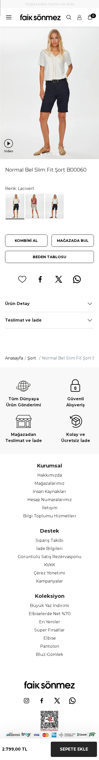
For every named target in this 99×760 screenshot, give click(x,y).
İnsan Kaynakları (49, 491)
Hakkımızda (49, 475)
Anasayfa (14, 358)
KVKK (49, 564)
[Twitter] (57, 701)
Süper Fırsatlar (49, 630)
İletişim (49, 507)
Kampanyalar (49, 581)
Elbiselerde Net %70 (50, 613)
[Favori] (22, 279)
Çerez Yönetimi (49, 573)
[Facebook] (42, 701)
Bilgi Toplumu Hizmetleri (49, 516)
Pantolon (49, 646)
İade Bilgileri (49, 548)
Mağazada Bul (73, 240)
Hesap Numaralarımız (49, 499)
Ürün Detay (17, 303)
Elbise (49, 638)
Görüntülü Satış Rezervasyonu (49, 556)
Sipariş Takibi (49, 540)
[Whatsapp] (72, 701)
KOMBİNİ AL (26, 240)
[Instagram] (27, 701)
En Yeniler (49, 621)
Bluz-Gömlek (49, 654)
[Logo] (40, 17)
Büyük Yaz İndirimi (49, 605)
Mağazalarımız (49, 483)
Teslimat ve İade (23, 320)
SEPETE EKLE (74, 749)
